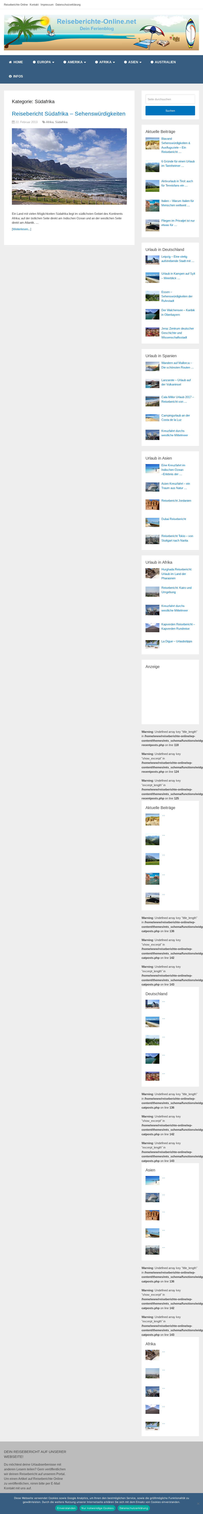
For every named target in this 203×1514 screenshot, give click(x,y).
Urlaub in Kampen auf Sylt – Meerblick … (178, 276)
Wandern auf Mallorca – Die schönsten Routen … (177, 365)
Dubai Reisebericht (173, 519)
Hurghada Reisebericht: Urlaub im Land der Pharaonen (176, 574)
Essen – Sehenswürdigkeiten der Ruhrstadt (176, 296)
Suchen (170, 110)
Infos (17, 76)
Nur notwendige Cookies (97, 1508)
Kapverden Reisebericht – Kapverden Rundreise (178, 626)
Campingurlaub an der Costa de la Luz (175, 418)
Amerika (75, 62)
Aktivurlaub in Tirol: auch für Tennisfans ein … (177, 183)
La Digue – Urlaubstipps (176, 641)
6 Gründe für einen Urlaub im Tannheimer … (178, 164)
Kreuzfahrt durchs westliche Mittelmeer (174, 433)
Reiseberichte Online (16, 4)
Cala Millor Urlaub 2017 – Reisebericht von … (177, 399)
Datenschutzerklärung (68, 4)
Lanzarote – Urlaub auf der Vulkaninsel (176, 382)
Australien (165, 62)
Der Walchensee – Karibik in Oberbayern (178, 312)
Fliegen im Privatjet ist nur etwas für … (178, 223)
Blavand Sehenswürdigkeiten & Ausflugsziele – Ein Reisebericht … (175, 145)
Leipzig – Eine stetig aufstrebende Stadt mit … (177, 259)
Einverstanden (66, 1508)
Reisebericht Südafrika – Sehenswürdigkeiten (68, 114)
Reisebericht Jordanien (176, 500)
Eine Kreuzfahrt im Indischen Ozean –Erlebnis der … (173, 470)
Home (18, 62)
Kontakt (34, 4)
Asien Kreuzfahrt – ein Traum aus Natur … (175, 486)
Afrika (105, 62)
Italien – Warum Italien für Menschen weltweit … (177, 203)
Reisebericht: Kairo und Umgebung (176, 590)
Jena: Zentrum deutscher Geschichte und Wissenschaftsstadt (177, 333)
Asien (133, 62)
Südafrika (61, 122)
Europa (43, 62)
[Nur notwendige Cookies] (198, 1504)
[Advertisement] (170, 694)
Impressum (47, 4)
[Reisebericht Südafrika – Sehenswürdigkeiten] (69, 168)
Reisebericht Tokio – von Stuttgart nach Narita (177, 538)
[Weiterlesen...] (21, 229)
